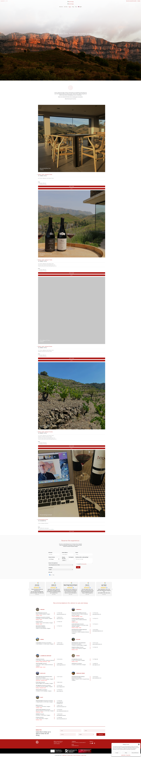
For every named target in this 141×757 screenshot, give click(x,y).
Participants (71, 557)
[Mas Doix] (70, 3)
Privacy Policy (128, 755)
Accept (117, 752)
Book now (71, 186)
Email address (65, 552)
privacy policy (84, 564)
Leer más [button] (37, 594)
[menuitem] (80, 7)
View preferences (135, 752)
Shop (76, 6)
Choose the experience (53, 562)
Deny (126, 752)
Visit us (70, 6)
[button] (138, 744)
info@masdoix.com (75, 745)
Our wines (65, 6)
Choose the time (63, 558)
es (2, 0)
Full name (50, 552)
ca (1, 0)
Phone (77, 552)
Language (50, 567)
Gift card (50, 572)
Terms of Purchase (76, 755)
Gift (72, 188)
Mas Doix (61, 6)
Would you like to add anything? (82, 557)
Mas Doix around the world (131, 0)
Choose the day (51, 557)
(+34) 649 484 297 (82, 742)
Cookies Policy (123, 755)
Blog (73, 6)
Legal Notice (64, 755)
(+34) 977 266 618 (75, 742)
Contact (138, 0)
